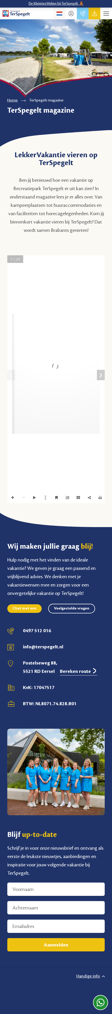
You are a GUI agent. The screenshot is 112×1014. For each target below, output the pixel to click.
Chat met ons (24, 608)
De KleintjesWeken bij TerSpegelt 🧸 (56, 3)
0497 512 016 (37, 630)
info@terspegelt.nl (43, 646)
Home (12, 100)
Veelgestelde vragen (71, 608)
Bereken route (76, 671)
